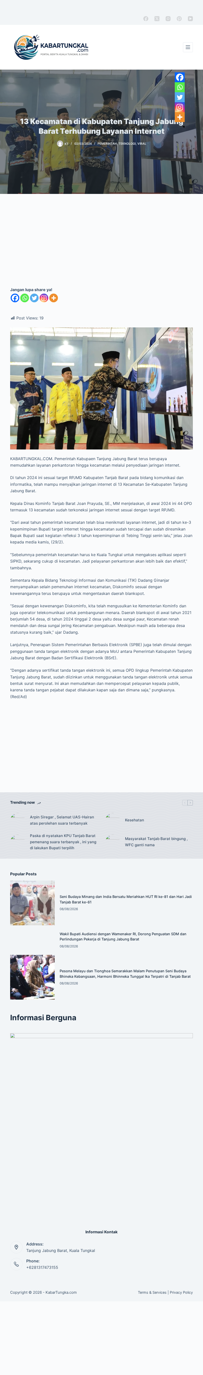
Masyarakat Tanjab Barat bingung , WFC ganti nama (156, 841)
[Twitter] (34, 298)
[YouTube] (190, 18)
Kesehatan (134, 820)
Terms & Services (152, 1292)
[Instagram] (168, 18)
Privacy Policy (181, 1292)
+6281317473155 (42, 1267)
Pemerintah (107, 143)
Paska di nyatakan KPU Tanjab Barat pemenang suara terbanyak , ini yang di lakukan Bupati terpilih (63, 841)
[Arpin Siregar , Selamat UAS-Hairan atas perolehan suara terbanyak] (17, 820)
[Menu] (188, 47)
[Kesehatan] (112, 820)
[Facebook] (145, 18)
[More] (53, 298)
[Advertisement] (101, 245)
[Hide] (184, 127)
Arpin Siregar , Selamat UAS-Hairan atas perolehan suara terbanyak (62, 820)
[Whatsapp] (24, 298)
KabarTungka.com (61, 1292)
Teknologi (127, 143)
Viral (141, 143)
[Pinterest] (179, 18)
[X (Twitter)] (156, 18)
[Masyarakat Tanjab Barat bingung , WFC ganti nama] (112, 842)
